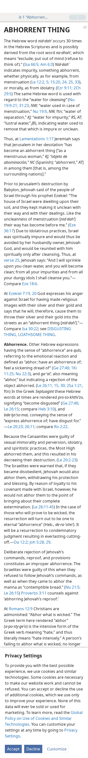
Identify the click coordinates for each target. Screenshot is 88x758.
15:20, (55, 82)
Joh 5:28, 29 (39, 542)
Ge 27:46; (61, 368)
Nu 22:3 (22, 373)
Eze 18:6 (29, 283)
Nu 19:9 (40, 111)
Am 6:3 (46, 64)
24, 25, (67, 82)
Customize (56, 749)
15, (56, 385)
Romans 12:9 (21, 608)
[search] (82, 6)
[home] (7, 6)
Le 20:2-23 (67, 460)
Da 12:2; (21, 542)
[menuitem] (7, 6)
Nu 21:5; (73, 587)
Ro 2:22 (60, 426)
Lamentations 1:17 (37, 138)
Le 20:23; (16, 426)
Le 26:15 (11, 409)
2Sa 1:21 (74, 385)
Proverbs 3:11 (33, 593)
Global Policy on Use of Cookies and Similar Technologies (44, 718)
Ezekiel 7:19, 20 (22, 293)
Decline (33, 749)
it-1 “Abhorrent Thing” (33, 17)
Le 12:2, (38, 82)
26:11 (29, 426)
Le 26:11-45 (43, 507)
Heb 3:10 (46, 409)
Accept (13, 749)
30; (62, 385)
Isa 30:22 (30, 328)
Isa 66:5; (31, 64)
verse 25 (11, 260)
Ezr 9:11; (65, 88)
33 (76, 82)
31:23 (23, 105)
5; (47, 82)
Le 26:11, (45, 385)
